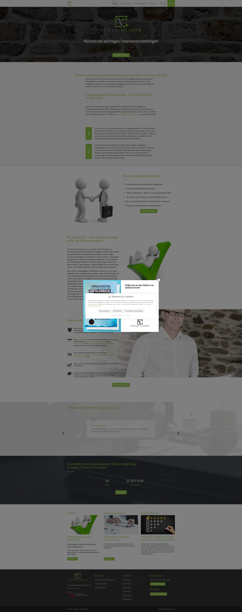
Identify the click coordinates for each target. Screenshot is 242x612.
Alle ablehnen (117, 311)
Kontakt (128, 315)
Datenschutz (122, 315)
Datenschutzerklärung (94, 306)
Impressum (115, 315)
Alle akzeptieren (104, 311)
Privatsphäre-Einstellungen (134, 311)
